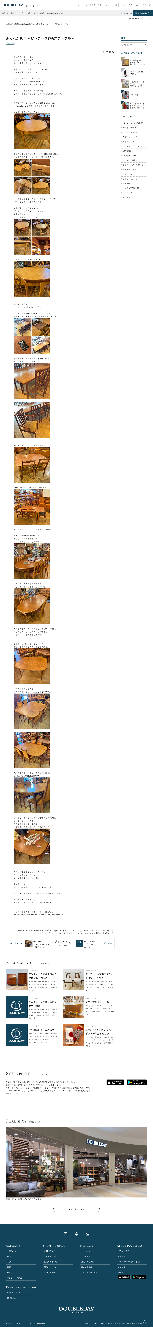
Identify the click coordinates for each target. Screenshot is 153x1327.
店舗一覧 (122, 1256)
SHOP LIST (128, 13)
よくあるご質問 (50, 1256)
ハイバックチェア (64, 933)
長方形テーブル (109, 933)
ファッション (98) (130, 132)
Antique (10, 43)
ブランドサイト (124, 1251)
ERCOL (22, 931)
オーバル (111, 931)
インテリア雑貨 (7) (131, 188)
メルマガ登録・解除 (89, 1272)
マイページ (147, 5)
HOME (9, 24)
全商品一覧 (11, 1251)
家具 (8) (126, 183)
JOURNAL (11, 1298)
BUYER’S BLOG (14, 1292)
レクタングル (78, 933)
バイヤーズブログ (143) (133, 123)
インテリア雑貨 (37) (131, 160)
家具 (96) (127, 151)
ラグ (17, 13)
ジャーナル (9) (129, 174)
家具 (12, 13)
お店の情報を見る (144, 13)
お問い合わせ (49, 1272)
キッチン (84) (129, 142)
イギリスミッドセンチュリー (72, 931)
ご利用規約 (86, 1323)
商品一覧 (5, 13)
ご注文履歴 (85, 1256)
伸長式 (98, 933)
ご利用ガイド (49, 1251)
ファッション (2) (130, 179)
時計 (28, 13)
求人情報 (122, 1267)
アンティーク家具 (38, 13)
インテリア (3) (129, 192)
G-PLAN (30, 931)
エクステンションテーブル (95, 931)
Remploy (55, 931)
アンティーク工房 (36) (132, 146)
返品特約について (51, 1267)
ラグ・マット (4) (130, 137)
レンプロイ (89, 933)
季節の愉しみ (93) (130, 169)
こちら (16, 1093)
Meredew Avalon (42, 931)
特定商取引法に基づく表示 (125, 1323)
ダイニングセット (48, 933)
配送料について (50, 1262)
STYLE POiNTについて (138, 18)
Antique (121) (129, 155)
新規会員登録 (86, 1267)
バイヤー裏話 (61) (130, 128)
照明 (23, 13)
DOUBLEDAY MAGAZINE (55, 13)
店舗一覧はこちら (76, 1209)
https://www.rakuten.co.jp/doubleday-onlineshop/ (39, 914)
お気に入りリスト (88, 1262)
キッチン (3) (128, 197)
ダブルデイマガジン (22, 24)
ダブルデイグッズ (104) (133, 165)
